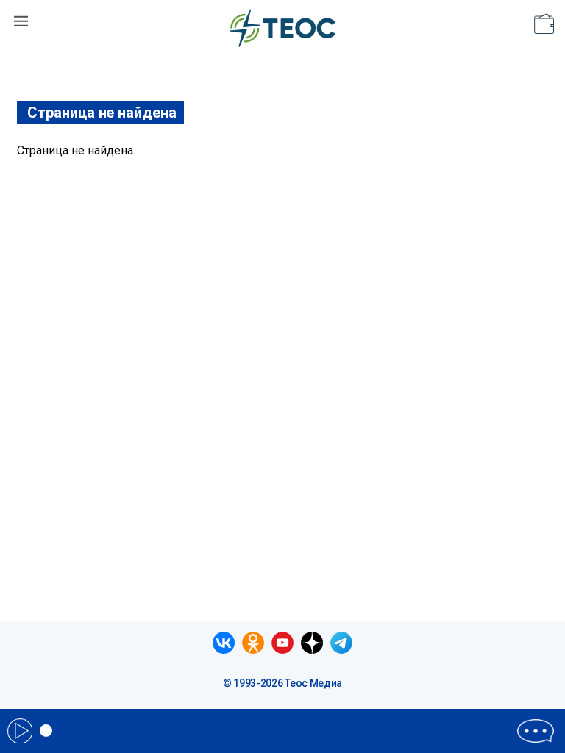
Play (19, 730)
